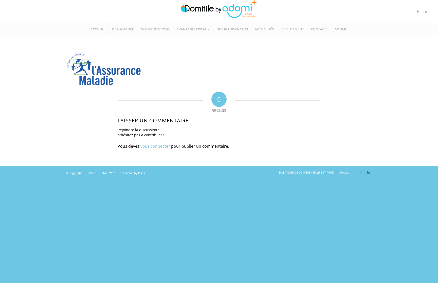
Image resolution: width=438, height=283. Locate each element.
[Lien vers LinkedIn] (425, 11)
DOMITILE (90, 173)
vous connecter (155, 146)
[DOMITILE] (219, 11)
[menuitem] (97, 29)
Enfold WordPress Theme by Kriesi (122, 173)
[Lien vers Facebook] (418, 11)
